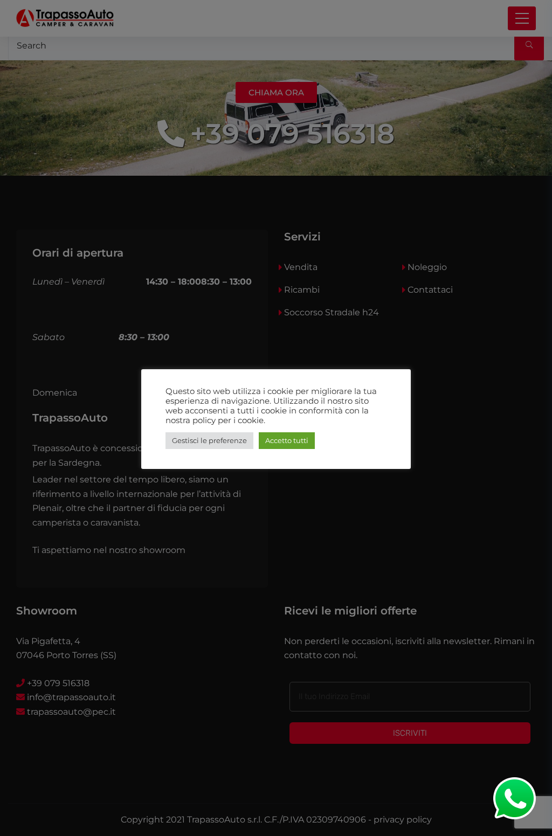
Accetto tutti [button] (286, 440)
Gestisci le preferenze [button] (209, 440)
